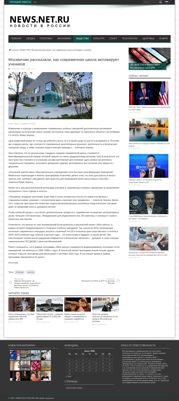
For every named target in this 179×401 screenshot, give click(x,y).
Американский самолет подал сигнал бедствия (52, 2)
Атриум (19, 272)
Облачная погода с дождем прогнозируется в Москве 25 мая (49, 316)
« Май (68, 376)
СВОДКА (30, 38)
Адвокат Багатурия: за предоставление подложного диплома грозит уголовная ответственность (27, 283)
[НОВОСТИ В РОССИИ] (39, 26)
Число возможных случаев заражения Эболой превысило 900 (21, 316)
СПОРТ (113, 38)
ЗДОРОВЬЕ (148, 38)
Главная (16, 38)
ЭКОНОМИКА (64, 38)
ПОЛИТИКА (46, 38)
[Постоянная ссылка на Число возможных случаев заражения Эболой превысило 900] (21, 311)
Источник (13, 263)
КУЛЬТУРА (98, 38)
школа (30, 272)
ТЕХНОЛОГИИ (129, 38)
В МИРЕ (163, 38)
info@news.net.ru (155, 378)
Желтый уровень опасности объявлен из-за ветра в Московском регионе (104, 317)
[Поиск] (160, 2)
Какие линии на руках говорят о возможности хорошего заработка (75, 316)
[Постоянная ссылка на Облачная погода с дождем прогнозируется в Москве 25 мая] (49, 311)
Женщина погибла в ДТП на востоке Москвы (98, 281)
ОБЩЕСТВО (82, 38)
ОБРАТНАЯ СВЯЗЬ (74, 388)
